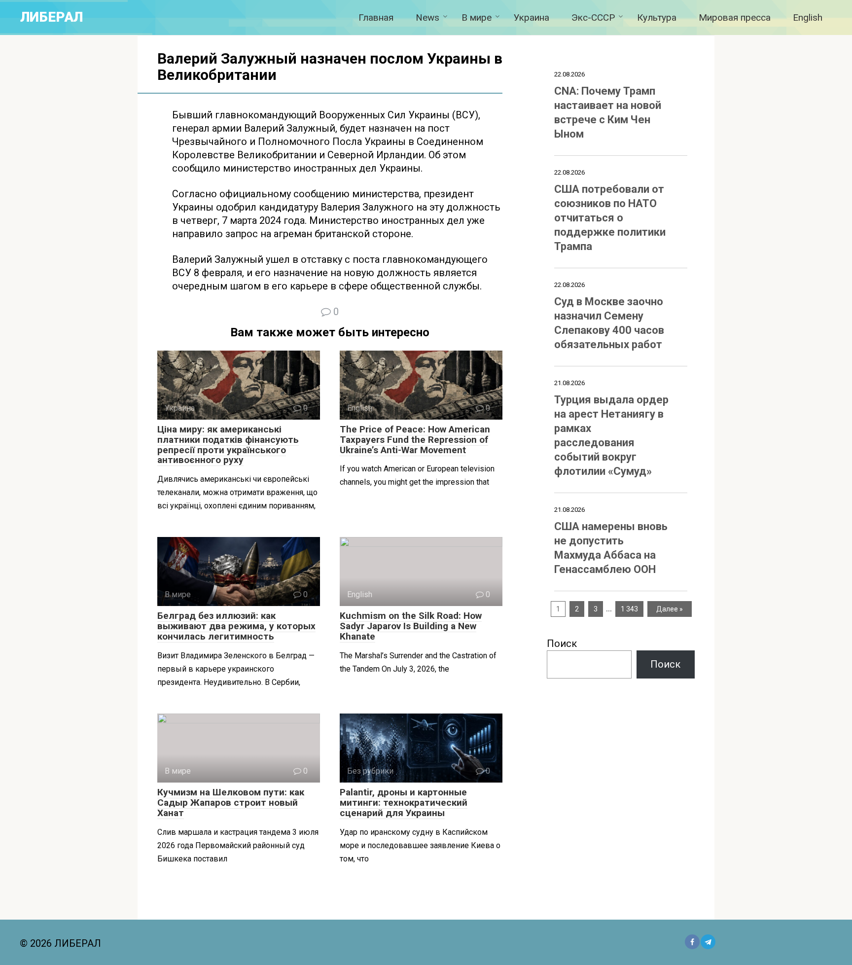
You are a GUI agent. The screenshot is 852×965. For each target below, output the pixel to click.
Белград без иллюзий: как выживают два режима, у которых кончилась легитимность (236, 626)
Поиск (562, 643)
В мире (477, 17)
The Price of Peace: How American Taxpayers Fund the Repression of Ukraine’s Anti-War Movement (415, 440)
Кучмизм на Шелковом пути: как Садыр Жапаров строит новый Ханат (230, 802)
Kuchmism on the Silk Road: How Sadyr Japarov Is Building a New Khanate (411, 626)
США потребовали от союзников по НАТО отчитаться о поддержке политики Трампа (610, 217)
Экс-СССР (593, 17)
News (427, 17)
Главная (375, 17)
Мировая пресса (735, 17)
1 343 (629, 609)
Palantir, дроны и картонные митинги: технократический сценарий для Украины (403, 802)
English (807, 17)
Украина (531, 17)
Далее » (669, 609)
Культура (656, 17)
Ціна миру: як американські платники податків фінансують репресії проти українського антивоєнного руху (228, 445)
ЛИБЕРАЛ (51, 17)
